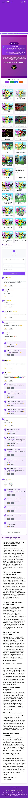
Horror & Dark (16, 794)
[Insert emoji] (23, 259)
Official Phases (10, 794)
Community (20, 795)
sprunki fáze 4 (7, 2)
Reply (11, 285)
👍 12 (9, 433)
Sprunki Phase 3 (21, 792)
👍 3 (9, 405)
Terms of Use (19, 790)
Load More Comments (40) (14, 532)
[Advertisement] (14, 18)
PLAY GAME (15, 43)
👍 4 (9, 354)
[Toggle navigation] (25, 2)
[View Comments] (7, 82)
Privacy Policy (12, 790)
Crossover (22, 794)
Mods (16, 795)
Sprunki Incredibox (14, 792)
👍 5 (9, 387)
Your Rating (14, 253)
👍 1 (9, 445)
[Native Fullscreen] (12, 82)
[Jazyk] (22, 2)
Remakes (12, 795)
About (7, 790)
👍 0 (9, 464)
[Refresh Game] (21, 82)
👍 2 (9, 346)
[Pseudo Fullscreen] (16, 82)
